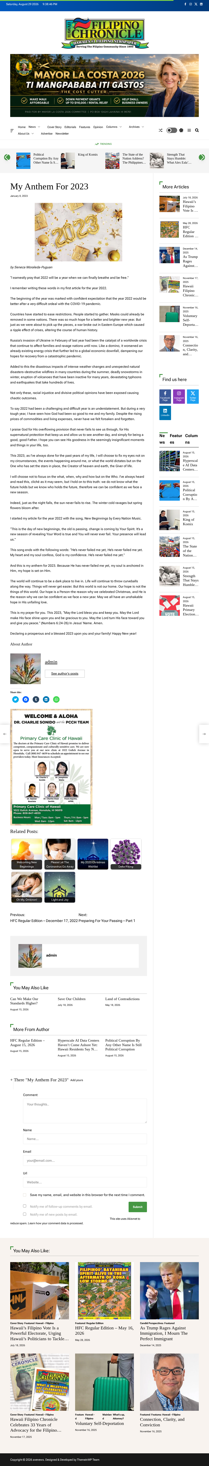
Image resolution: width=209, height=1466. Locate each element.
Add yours (76, 1080)
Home (22, 127)
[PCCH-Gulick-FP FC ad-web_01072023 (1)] (51, 711)
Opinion (98, 127)
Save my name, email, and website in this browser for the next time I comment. (87, 1195)
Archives (134, 126)
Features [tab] (176, 439)
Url (25, 1173)
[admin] (30, 956)
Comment (30, 1095)
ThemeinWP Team (88, 1459)
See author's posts (64, 674)
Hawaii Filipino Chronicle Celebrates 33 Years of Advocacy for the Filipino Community (34, 1427)
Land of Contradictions (122, 999)
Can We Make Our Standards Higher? (24, 1001)
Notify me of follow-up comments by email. (61, 1207)
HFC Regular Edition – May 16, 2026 (190, 236)
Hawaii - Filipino (45, 1323)
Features (84, 127)
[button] (7, 157)
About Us (23, 133)
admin (51, 661)
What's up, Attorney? (119, 1416)
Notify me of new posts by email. (54, 1214)
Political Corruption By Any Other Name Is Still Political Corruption (46, 163)
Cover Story (54, 127)
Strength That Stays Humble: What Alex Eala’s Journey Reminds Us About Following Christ (178, 165)
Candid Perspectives (151, 1323)
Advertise (46, 133)
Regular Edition (94, 1323)
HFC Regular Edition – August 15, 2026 (27, 1042)
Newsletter (62, 133)
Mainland (107, 1416)
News (32, 126)
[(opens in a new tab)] (169, 229)
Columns (111, 126)
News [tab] (162, 439)
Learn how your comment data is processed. (55, 1223)
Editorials (70, 127)
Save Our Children (72, 999)
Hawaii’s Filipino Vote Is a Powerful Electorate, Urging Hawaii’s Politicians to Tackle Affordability (37, 1336)
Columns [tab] (191, 439)
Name (27, 1130)
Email (27, 1151)
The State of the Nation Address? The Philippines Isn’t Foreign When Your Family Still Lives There (135, 165)
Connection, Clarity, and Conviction (190, 354)
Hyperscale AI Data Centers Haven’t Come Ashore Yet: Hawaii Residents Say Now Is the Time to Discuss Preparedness (78, 1049)
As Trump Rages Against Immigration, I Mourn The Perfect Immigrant (164, 1333)
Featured (29, 1323)
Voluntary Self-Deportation (191, 322)
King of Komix (88, 154)
